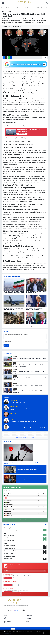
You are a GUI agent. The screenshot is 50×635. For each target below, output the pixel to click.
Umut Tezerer (13, 413)
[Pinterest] (12, 610)
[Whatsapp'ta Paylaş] (9, 57)
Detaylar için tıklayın (25, 519)
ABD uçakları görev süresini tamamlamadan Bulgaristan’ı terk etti (29, 378)
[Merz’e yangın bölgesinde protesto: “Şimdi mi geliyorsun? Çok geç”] (36, 284)
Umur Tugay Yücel (14, 406)
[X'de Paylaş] (6, 57)
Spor (34, 8)
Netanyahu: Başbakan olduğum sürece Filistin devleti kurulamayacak (27, 391)
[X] (9, 610)
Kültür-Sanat (40, 8)
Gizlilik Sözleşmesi (7, 621)
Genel (5, 614)
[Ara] (47, 3)
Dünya (2, 8)
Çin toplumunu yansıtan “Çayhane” (18, 402)
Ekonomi (29, 8)
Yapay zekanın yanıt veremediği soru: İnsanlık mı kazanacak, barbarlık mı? (27, 427)
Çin (12, 8)
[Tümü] (45, 353)
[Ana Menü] (3, 3)
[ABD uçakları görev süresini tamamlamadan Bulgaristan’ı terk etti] (14, 301)
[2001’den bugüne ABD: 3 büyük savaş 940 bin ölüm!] (25, 42)
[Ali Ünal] (6, 420)
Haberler (4, 11)
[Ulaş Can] (6, 426)
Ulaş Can (12, 426)
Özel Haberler (18, 8)
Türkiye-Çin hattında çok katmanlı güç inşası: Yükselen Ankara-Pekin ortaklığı (26, 409)
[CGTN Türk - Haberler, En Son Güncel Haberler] (25, 3)
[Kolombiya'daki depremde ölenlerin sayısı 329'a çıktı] (14, 317)
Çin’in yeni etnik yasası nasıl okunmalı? (19, 415)
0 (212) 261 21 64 (8, 585)
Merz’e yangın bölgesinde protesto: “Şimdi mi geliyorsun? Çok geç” (29, 372)
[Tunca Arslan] (6, 401)
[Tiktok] (21, 610)
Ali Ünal (12, 419)
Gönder (6, 345)
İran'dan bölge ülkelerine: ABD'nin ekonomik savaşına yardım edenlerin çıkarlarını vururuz (29, 359)
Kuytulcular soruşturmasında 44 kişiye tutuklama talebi (28, 385)
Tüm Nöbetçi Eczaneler (25, 593)
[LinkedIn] (16, 610)
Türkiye (8, 8)
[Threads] (23, 610)
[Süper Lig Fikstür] (45, 524)
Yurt (25, 8)
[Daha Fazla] (11, 57)
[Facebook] (7, 610)
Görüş (5, 618)
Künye (5, 622)
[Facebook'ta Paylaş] (4, 57)
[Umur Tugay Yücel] (6, 407)
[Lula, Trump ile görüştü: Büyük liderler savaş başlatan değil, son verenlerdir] (36, 317)
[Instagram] (14, 610)
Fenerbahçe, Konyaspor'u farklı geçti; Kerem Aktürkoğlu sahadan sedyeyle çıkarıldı (28, 365)
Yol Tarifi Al (16, 585)
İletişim (27, 621)
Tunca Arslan (13, 400)
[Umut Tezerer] (6, 414)
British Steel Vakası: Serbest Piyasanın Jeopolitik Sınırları (23, 421)
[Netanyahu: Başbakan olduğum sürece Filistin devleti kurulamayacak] (36, 301)
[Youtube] (19, 610)
